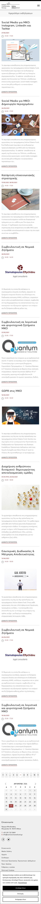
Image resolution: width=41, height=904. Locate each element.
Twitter (8, 839)
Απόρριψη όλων (20, 899)
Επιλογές (20, 894)
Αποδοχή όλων (21, 888)
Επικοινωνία (6, 848)
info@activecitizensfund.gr (12, 834)
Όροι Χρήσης (6, 864)
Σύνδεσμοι (5, 857)
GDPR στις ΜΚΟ (12, 391)
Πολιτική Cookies (8, 870)
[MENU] (38, 5)
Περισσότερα (22, 883)
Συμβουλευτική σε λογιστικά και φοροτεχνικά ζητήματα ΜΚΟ (19, 325)
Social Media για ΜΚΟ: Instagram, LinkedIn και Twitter (16, 25)
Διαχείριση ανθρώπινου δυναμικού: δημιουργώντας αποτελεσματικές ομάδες (18, 469)
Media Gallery (7, 851)
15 (34, 775)
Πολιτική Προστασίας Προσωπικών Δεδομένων (19, 861)
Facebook (3, 839)
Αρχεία (4, 854)
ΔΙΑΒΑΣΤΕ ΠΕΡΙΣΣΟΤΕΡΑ (9, 91)
